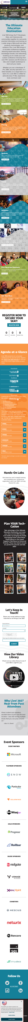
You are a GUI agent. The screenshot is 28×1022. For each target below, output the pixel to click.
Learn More (5, 159)
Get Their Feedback (7, 245)
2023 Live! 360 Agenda (11, 359)
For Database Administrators (10, 404)
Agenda (4, 96)
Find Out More (6, 103)
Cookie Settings (11, 1015)
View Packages (6, 132)
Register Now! (14, 325)
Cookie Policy (11, 1012)
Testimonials (6, 239)
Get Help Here (6, 302)
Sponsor (4, 153)
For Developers (7, 401)
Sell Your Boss (6, 296)
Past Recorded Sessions (10, 267)
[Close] (21, 1001)
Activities (4, 210)
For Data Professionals (8, 405)
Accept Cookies (11, 1019)
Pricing (4, 125)
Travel (3, 182)
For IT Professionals (8, 402)
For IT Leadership (7, 408)
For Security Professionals (9, 407)
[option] (14, 720)
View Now (4, 273)
